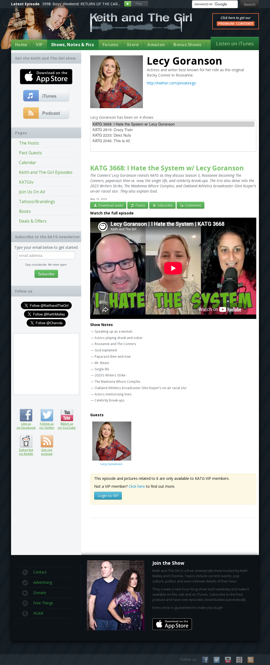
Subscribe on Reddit (26, 441)
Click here (137, 486)
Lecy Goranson (111, 464)
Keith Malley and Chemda (42, 27)
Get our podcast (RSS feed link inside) (46, 441)
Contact (40, 572)
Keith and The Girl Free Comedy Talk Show (141, 22)
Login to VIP (108, 495)
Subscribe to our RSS (251, 660)
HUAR (38, 613)
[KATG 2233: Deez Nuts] (173, 135)
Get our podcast (46, 452)
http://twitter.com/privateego (171, 82)
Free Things (43, 602)
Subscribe (165, 205)
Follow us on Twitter (46, 415)
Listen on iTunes (235, 43)
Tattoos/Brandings (37, 201)
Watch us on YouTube (66, 415)
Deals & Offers (33, 221)
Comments (192, 205)
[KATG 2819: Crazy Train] (173, 129)
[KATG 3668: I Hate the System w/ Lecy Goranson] (173, 124)
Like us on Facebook (26, 415)
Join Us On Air (32, 192)
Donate (39, 592)
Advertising (42, 582)
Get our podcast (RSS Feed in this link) (46, 113)
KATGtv (26, 182)
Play (136, 4)
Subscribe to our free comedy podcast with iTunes (46, 96)
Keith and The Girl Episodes (46, 172)
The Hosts (29, 143)
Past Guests (30, 153)
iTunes (139, 205)
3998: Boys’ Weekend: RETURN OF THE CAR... (81, 3)
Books (25, 211)
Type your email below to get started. (46, 247)
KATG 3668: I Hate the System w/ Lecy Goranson (167, 168)
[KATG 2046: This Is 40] (173, 140)
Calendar (27, 162)
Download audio (110, 205)
